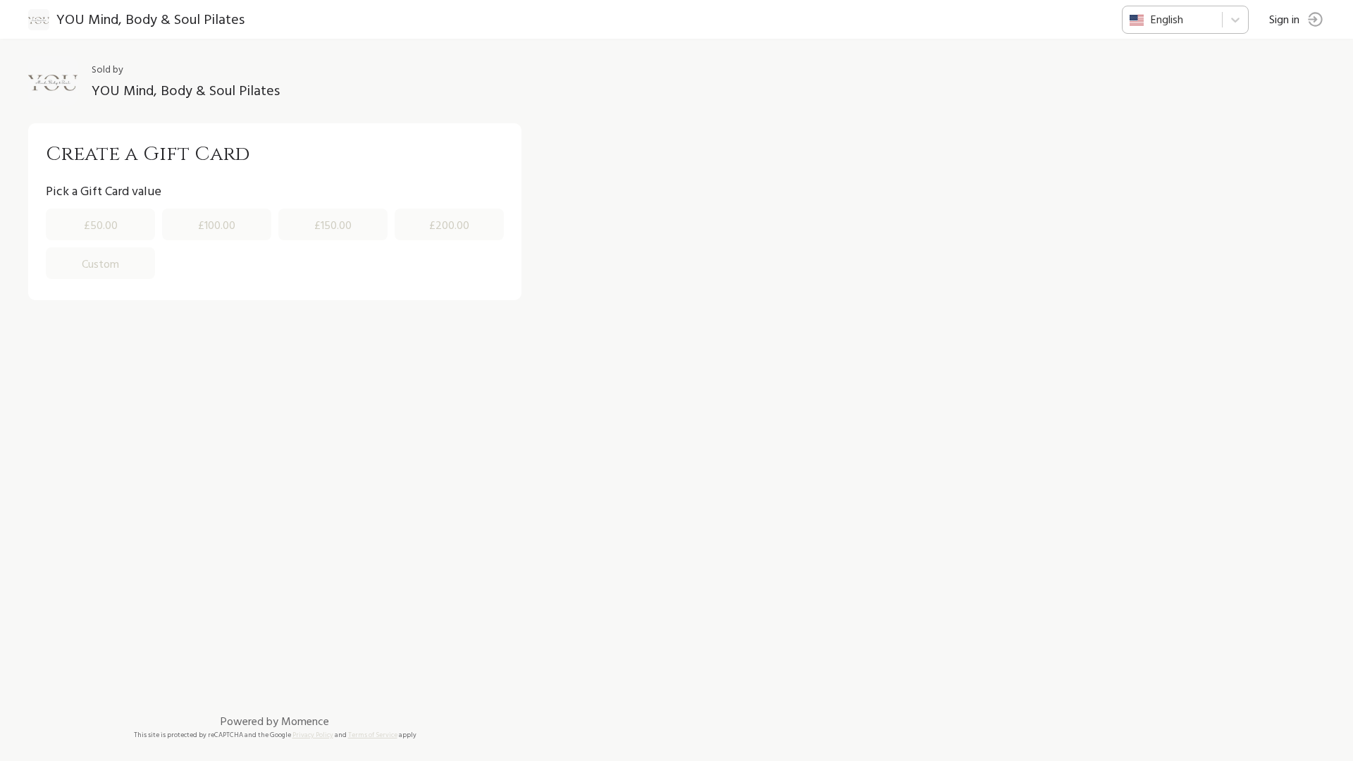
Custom (100, 264)
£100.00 (216, 225)
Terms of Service (372, 735)
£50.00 (101, 225)
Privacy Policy (312, 735)
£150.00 (333, 225)
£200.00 (449, 225)
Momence (305, 721)
